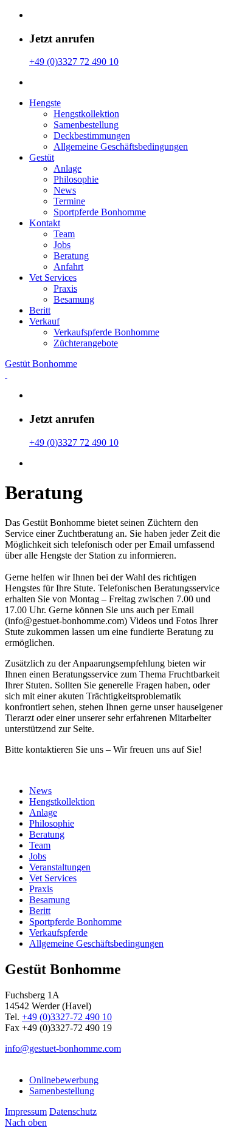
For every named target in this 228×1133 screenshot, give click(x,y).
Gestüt (41, 157)
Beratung (71, 255)
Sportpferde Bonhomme (100, 212)
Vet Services (53, 277)
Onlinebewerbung (63, 1080)
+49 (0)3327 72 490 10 (74, 61)
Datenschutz (73, 1111)
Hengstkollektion (86, 114)
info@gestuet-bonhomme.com (63, 1048)
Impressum (26, 1111)
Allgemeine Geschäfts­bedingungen (121, 146)
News (65, 190)
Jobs (62, 245)
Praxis (65, 288)
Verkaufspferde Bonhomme (106, 332)
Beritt (39, 310)
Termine (69, 201)
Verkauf (44, 321)
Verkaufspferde (58, 932)
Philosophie (76, 179)
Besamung (74, 299)
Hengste (45, 103)
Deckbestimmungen (92, 135)
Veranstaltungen (60, 867)
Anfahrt (68, 266)
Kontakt (44, 223)
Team (64, 234)
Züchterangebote (86, 343)
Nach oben (26, 1122)
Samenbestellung (86, 124)
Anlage (67, 168)
